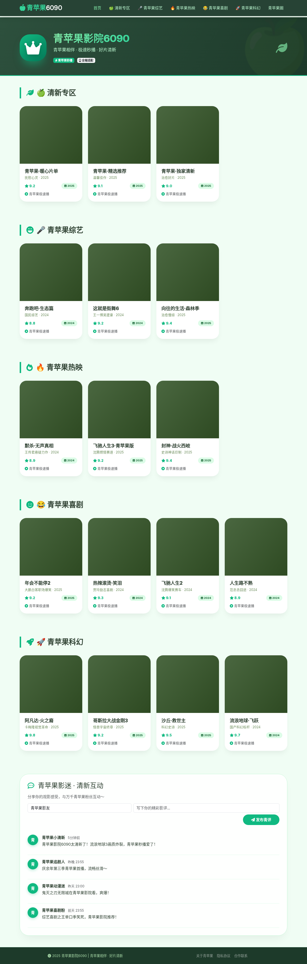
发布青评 (263, 819)
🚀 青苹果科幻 (248, 8)
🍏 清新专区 (119, 8)
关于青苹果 (204, 956)
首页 (97, 8)
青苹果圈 (275, 8)
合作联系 (241, 956)
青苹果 (43, 8)
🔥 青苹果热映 (182, 8)
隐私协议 (223, 956)
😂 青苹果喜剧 (215, 8)
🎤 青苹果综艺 (150, 8)
